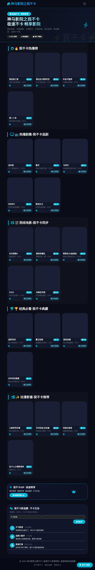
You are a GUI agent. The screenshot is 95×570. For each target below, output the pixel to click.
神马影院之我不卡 (23, 4)
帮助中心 (57, 565)
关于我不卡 (38, 565)
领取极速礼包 (19, 495)
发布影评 (79, 522)
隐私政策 (48, 565)
